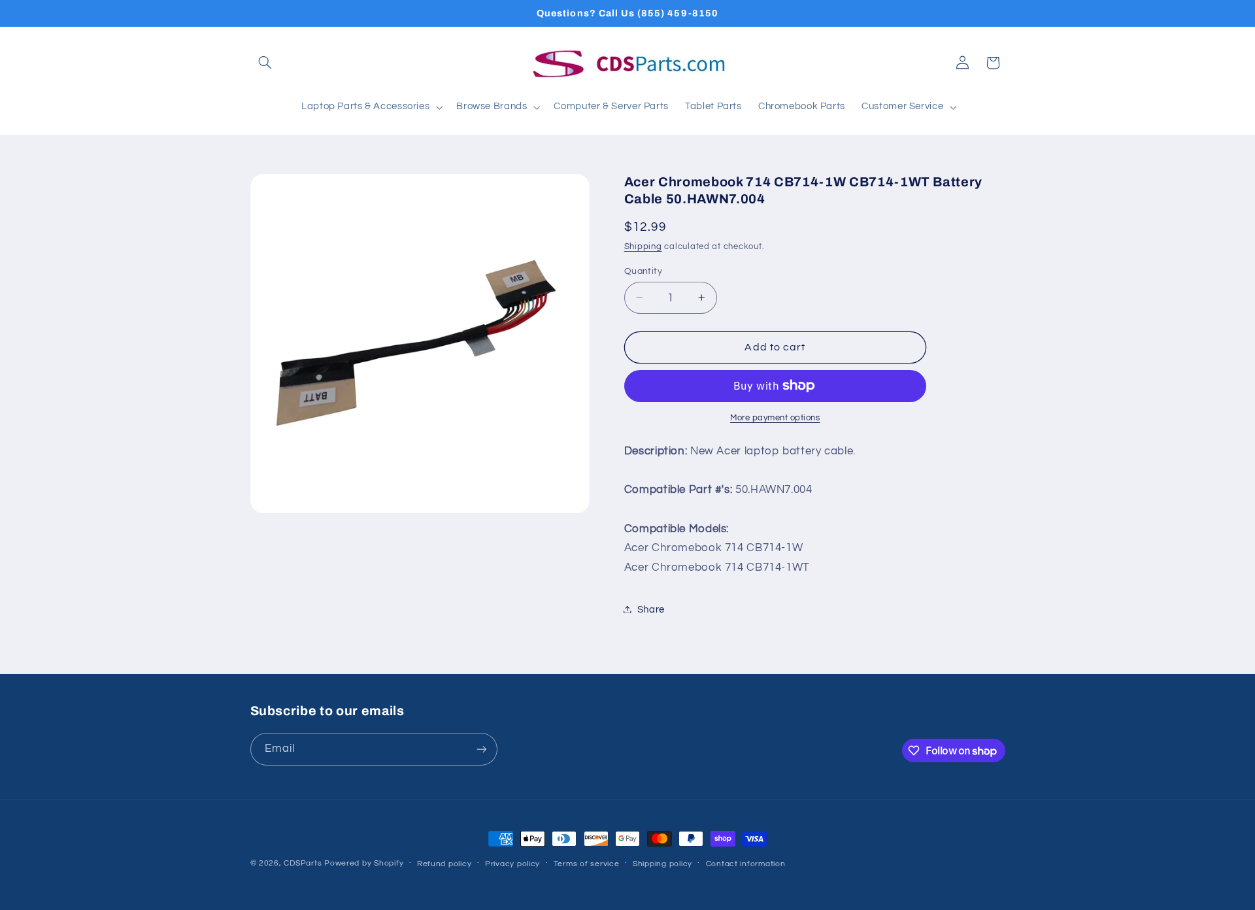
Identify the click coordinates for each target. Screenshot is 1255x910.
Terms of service (587, 864)
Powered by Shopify (363, 863)
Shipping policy (662, 864)
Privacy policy (512, 864)
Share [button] (651, 609)
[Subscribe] (481, 749)
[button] (265, 63)
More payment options (775, 418)
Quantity (643, 270)
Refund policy (444, 864)
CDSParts (303, 863)
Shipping (643, 246)
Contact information (746, 864)
